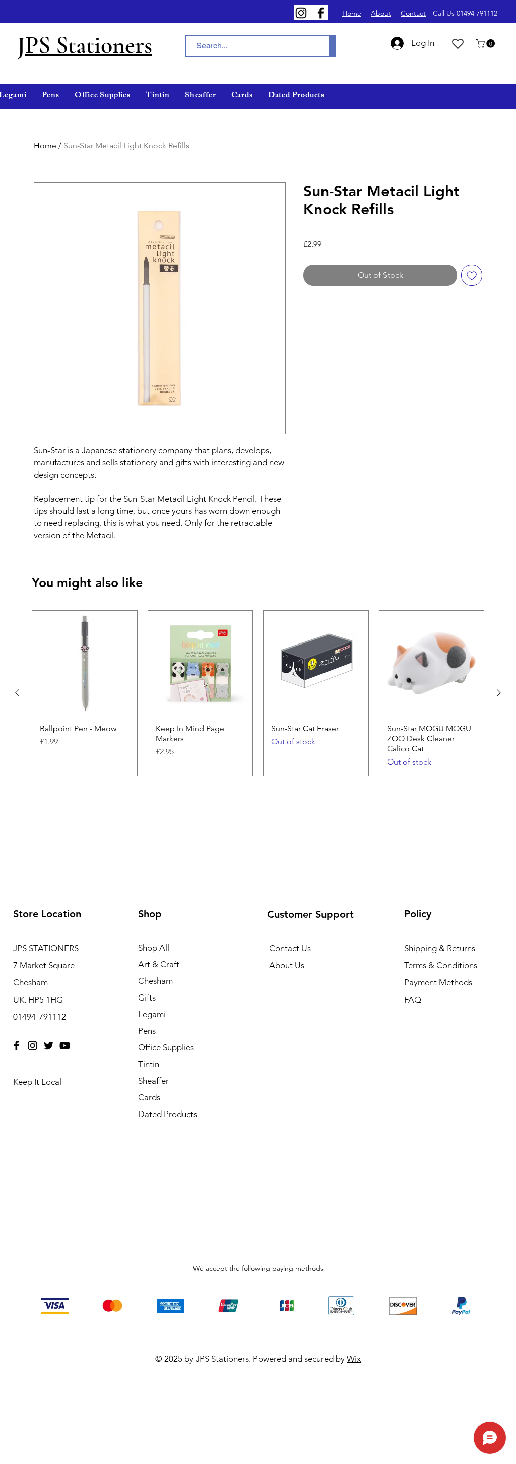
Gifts (147, 997)
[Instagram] (301, 13)
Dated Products (167, 1114)
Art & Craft (158, 964)
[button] (486, 43)
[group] (258, 693)
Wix (354, 1359)
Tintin (148, 1064)
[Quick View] (84, 663)
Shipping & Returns (439, 948)
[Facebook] (320, 13)
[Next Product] (499, 693)
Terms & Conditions (440, 965)
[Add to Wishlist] (471, 275)
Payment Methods (439, 982)
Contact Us (290, 948)
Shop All (153, 948)
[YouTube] (64, 1045)
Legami (152, 1014)
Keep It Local (37, 1082)
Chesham (155, 981)
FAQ (412, 999)
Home (45, 145)
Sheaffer (153, 1081)
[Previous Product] (17, 693)
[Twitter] (48, 1045)
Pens (147, 1031)
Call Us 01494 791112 (465, 13)
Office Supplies (166, 1047)
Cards (149, 1097)
